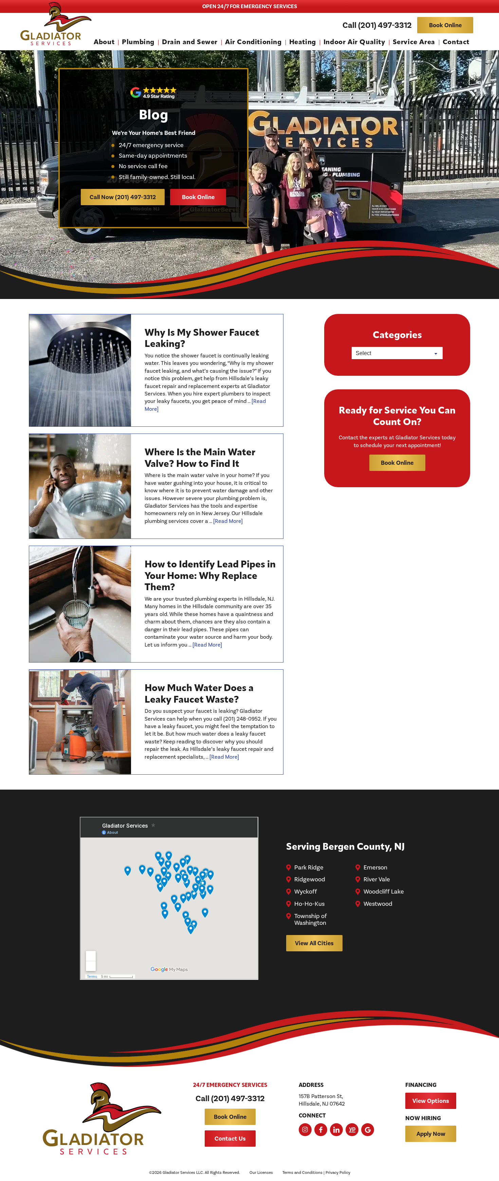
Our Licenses (261, 1172)
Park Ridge (309, 867)
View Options (430, 1101)
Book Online (445, 25)
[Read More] (228, 521)
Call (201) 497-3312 (377, 25)
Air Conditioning (253, 42)
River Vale (377, 879)
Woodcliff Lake (384, 891)
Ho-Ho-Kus (309, 904)
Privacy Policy (338, 1172)
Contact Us (230, 1138)
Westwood (378, 904)
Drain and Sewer (190, 42)
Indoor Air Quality (354, 42)
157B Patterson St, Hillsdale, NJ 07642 (322, 1100)
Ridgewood (309, 879)
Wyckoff (305, 891)
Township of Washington (310, 920)
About (104, 42)
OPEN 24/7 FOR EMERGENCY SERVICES (249, 6)
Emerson (375, 867)
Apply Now (431, 1134)
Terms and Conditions (302, 1172)
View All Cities (314, 943)
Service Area (414, 42)
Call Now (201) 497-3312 (123, 197)
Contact (456, 42)
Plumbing (138, 42)
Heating (302, 42)
